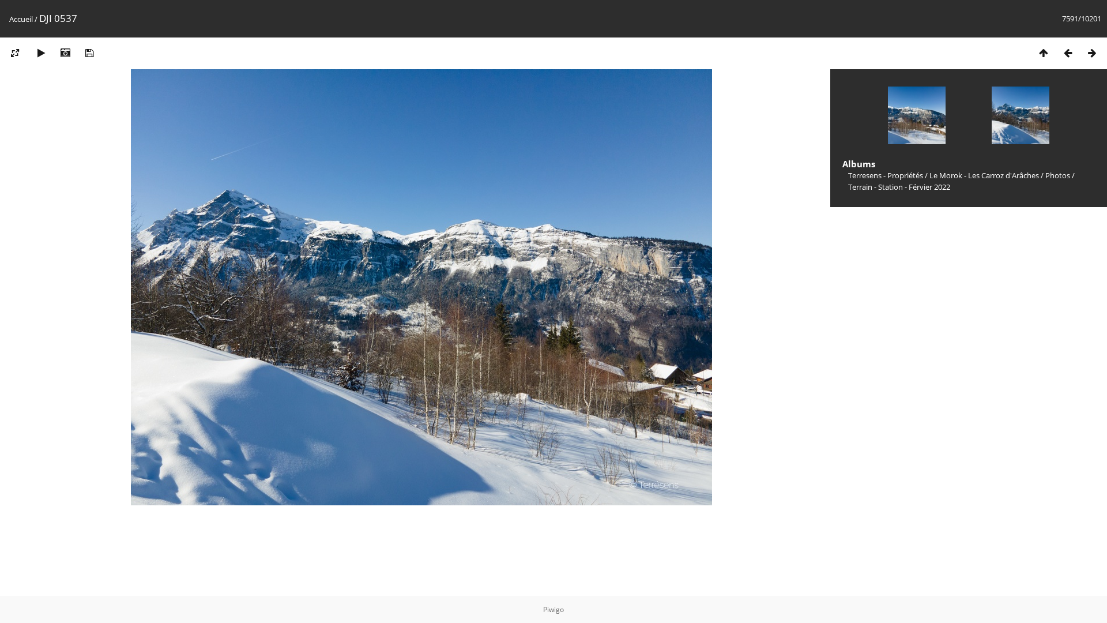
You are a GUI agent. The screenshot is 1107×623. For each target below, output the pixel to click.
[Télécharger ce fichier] (89, 52)
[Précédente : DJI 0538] (1068, 52)
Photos (1057, 175)
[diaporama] (41, 52)
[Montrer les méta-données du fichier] (65, 52)
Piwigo (553, 609)
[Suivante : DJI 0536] (1092, 52)
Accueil (21, 19)
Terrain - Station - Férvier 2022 (899, 187)
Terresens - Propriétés (885, 175)
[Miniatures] (1043, 52)
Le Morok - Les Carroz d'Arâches (984, 175)
